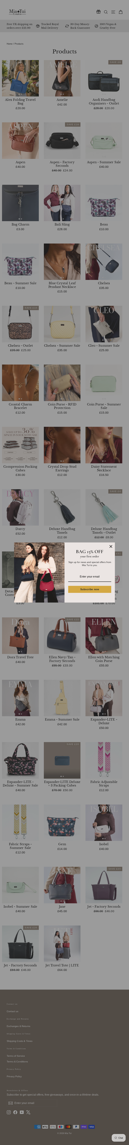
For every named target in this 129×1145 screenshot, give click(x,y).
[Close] (111, 546)
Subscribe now (89, 589)
